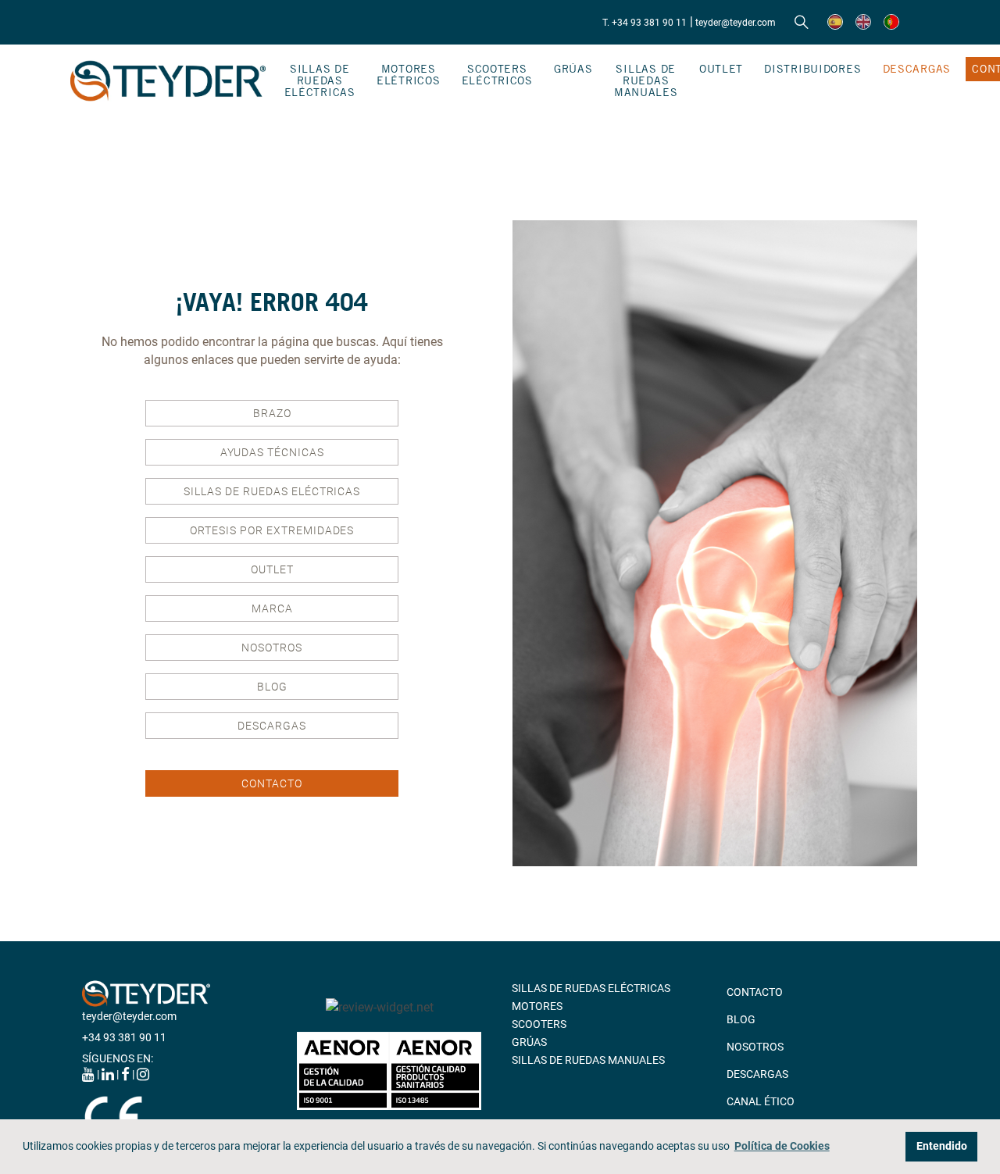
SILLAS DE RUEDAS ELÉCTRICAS (319, 80)
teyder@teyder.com (735, 22)
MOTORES (537, 1006)
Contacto (271, 783)
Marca (272, 608)
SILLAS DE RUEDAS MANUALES (646, 80)
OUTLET (721, 69)
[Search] (802, 23)
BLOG (272, 686)
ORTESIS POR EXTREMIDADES (272, 530)
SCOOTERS (539, 1024)
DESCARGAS (917, 69)
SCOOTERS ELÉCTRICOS (497, 74)
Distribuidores (812, 69)
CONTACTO (755, 992)
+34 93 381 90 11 (124, 1037)
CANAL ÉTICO (761, 1101)
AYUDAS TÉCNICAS (272, 452)
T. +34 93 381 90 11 (644, 22)
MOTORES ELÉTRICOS (408, 74)
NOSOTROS (271, 647)
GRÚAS (573, 69)
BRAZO (272, 413)
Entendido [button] (941, 1146)
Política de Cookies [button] (782, 1146)
